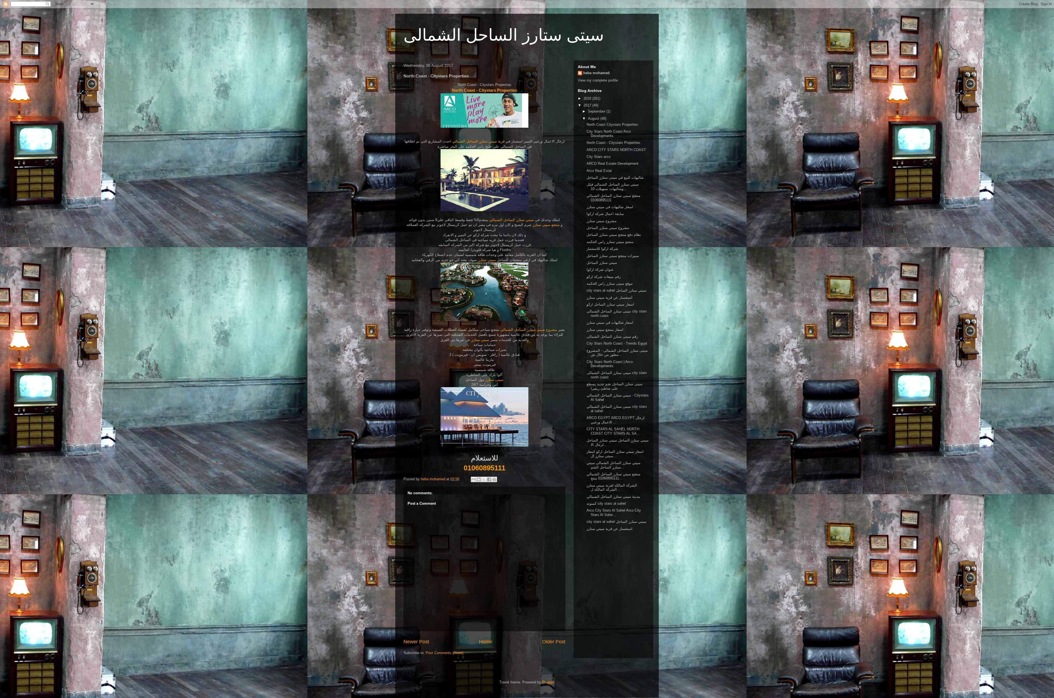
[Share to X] (484, 479)
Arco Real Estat (599, 171)
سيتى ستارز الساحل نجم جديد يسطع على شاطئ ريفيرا (615, 386)
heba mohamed (596, 73)
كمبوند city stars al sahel (606, 503)
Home (485, 641)
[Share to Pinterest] (494, 479)
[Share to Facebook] (489, 479)
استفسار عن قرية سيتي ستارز (609, 297)
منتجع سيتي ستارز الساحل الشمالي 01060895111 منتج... (613, 476)
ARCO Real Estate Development (612, 163)
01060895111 (484, 468)
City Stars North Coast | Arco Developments (610, 364)
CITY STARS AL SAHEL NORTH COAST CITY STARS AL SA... (613, 431)
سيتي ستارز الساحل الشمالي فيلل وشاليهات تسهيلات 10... (613, 186)
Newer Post (416, 641)
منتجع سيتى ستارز (545, 225)
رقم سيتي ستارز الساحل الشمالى (612, 336)
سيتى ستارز (494, 380)
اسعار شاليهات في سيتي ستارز (610, 207)
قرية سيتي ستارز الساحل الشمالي (477, 141)
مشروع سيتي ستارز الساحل (608, 228)
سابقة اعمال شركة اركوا (605, 214)
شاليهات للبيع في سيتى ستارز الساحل (615, 177)
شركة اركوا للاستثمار (602, 249)
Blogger (548, 682)
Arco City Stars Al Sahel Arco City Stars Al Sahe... (614, 512)
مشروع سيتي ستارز (601, 221)
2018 (588, 98)
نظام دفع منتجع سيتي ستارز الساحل (614, 235)
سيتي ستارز (487, 260)
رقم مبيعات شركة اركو (604, 277)
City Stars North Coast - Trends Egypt (617, 343)
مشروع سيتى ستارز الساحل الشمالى (528, 330)
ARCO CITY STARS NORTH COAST (616, 150)
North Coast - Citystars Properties (484, 90)
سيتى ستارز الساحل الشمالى (503, 35)
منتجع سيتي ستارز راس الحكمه (610, 242)
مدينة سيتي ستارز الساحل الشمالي (613, 497)
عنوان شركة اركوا (600, 269)
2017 (588, 105)
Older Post (553, 641)
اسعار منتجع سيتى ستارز (605, 330)
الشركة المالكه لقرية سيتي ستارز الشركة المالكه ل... (612, 487)
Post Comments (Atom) (444, 653)
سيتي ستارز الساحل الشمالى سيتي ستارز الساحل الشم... (613, 465)
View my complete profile (598, 80)
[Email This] (473, 479)
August (594, 118)
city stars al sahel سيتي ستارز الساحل (616, 290)
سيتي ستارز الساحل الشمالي (511, 220)
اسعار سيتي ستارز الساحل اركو (610, 304)
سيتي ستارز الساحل (602, 263)
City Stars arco (598, 157)
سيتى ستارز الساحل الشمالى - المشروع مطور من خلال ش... (617, 352)
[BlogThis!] (478, 479)
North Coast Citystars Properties (612, 124)
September (597, 111)
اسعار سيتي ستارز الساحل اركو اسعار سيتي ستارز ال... (615, 453)
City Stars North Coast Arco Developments (609, 133)
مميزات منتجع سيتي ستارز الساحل (613, 256)
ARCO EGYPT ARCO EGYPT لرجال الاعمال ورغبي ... (615, 420)
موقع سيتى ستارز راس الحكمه (610, 283)
